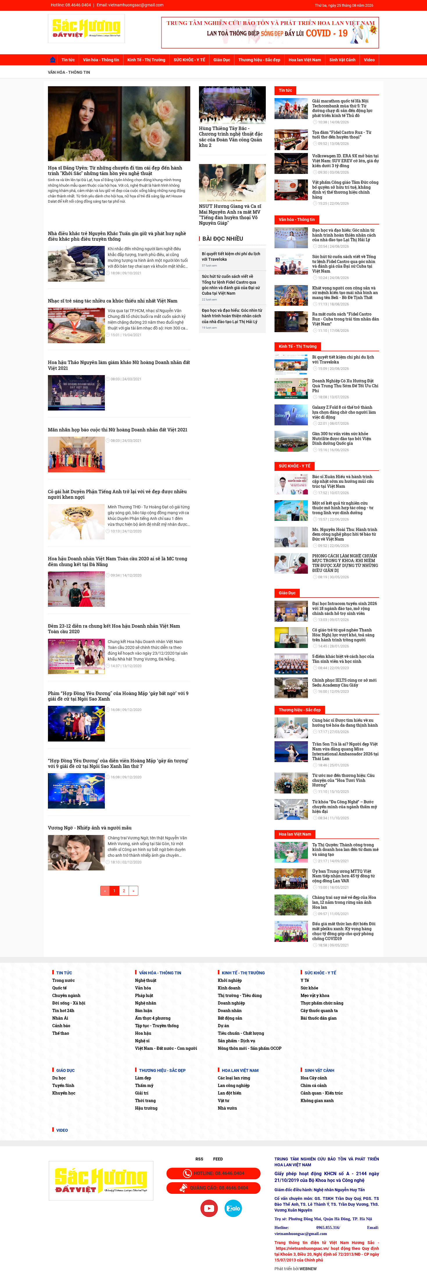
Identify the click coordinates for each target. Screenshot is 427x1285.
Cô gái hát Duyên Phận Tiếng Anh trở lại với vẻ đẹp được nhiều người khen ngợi (117, 494)
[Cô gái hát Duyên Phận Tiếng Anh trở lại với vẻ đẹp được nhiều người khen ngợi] (76, 521)
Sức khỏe (309, 988)
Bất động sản (230, 1018)
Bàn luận (143, 1010)
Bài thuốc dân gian (319, 1018)
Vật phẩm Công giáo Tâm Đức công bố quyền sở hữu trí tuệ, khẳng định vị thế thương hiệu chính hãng (345, 189)
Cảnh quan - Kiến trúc (322, 1093)
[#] (270, 32)
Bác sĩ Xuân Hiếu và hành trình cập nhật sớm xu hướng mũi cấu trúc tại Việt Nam (343, 481)
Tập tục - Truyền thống (157, 1025)
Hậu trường (146, 1108)
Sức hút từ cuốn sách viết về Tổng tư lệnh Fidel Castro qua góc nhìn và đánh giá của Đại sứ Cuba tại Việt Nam (231, 285)
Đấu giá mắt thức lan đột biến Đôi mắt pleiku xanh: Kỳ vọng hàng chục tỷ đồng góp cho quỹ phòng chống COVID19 (344, 931)
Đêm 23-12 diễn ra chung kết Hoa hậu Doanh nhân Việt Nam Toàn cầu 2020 (114, 628)
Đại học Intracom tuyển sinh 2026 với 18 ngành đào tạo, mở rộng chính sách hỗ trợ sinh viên (344, 608)
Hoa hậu (143, 1033)
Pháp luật (144, 995)
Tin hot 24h (63, 1010)
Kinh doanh (229, 988)
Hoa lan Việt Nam (305, 59)
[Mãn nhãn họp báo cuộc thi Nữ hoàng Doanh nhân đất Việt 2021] (76, 454)
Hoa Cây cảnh (314, 1078)
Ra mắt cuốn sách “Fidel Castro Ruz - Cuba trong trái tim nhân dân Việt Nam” (345, 319)
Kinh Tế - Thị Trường (146, 59)
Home (53, 59)
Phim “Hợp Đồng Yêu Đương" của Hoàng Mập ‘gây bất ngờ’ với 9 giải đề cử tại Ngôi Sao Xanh (118, 696)
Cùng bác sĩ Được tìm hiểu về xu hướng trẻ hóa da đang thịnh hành (345, 722)
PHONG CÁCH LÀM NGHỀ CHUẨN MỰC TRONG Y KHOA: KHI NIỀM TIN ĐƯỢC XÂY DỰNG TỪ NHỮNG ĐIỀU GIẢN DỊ (345, 563)
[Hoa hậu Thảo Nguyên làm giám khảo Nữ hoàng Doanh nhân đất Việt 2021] (76, 393)
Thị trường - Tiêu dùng (240, 995)
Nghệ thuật (145, 980)
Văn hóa (143, 988)
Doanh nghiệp (231, 1003)
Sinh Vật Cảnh (342, 59)
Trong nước (63, 980)
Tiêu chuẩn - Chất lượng (241, 1033)
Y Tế (305, 980)
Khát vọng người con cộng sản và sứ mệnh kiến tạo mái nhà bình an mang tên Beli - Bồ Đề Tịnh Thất (345, 292)
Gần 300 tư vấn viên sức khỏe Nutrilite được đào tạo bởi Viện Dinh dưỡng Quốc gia (341, 438)
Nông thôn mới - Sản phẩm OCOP (249, 1048)
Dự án (223, 1025)
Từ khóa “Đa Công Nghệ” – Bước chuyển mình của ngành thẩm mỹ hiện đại (344, 806)
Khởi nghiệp (230, 980)
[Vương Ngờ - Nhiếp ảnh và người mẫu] (76, 852)
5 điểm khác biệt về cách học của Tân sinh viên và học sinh (343, 659)
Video (369, 59)
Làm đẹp (143, 1078)
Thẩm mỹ (144, 1085)
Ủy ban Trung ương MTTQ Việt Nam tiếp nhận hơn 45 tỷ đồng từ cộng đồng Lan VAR (343, 876)
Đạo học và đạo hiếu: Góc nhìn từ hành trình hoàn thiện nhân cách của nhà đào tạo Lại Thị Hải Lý (232, 316)
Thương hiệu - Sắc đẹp (259, 59)
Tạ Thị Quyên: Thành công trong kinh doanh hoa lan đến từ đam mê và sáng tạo (345, 849)
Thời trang (145, 1100)
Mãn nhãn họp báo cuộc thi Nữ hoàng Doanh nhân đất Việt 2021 (117, 429)
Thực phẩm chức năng (322, 1003)
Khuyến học (63, 1093)
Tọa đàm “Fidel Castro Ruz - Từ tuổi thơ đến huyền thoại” (341, 134)
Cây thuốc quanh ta (319, 1010)
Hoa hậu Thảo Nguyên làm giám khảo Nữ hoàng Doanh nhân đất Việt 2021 (119, 365)
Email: (130, 5)
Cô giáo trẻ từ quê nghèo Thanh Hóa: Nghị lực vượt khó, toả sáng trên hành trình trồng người (343, 634)
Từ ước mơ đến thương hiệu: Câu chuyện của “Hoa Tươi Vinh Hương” (343, 780)
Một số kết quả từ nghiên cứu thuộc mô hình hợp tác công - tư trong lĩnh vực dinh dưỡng (342, 508)
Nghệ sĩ (142, 1040)
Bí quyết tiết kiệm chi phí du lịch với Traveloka (231, 256)
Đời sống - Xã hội (68, 1003)
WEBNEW (308, 1268)
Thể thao (60, 1033)
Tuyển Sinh (63, 1085)
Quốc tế (59, 988)
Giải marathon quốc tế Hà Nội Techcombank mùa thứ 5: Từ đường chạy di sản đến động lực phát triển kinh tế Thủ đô (342, 108)
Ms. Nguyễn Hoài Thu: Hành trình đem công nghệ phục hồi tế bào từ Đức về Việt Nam (344, 534)
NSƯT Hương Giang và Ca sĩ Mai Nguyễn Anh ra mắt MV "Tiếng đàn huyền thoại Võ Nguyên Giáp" (230, 214)
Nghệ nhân (145, 1003)
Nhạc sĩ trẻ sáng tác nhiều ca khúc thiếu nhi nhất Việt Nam (112, 301)
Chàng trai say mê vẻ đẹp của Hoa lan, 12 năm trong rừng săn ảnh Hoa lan (344, 902)
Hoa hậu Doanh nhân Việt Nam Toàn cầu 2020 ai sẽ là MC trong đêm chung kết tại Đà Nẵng (117, 561)
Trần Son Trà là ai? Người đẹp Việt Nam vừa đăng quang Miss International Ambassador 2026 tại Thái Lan (345, 751)
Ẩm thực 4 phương (153, 1018)
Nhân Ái (60, 1018)
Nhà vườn (227, 1108)
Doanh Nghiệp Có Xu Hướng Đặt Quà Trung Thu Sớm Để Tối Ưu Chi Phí (345, 385)
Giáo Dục (222, 59)
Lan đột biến (229, 1093)
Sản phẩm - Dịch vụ (236, 1040)
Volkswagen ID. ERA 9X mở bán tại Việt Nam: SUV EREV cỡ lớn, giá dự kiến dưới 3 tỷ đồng (345, 160)
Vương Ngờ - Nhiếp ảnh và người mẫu (90, 828)
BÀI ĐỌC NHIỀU (222, 239)
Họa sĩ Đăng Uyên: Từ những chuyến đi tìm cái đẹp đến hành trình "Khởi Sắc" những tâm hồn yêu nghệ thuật (115, 170)
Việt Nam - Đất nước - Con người (166, 1048)
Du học (59, 1078)
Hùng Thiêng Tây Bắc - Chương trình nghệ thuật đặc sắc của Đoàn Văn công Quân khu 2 (231, 136)
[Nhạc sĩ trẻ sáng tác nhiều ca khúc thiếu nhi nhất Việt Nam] (76, 325)
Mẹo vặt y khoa (315, 995)
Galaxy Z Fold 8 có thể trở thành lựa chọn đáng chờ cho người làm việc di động (344, 412)
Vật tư (223, 1100)
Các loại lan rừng (234, 1078)
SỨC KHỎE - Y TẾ (189, 59)
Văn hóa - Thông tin (101, 59)
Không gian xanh (317, 1100)
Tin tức (68, 59)
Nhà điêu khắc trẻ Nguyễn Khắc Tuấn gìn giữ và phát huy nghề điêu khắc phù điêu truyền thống (117, 236)
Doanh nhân (230, 1010)
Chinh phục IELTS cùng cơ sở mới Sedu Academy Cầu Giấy (344, 682)
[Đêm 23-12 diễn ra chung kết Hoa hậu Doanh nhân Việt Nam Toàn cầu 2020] (76, 656)
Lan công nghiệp (234, 1085)
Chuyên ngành (66, 995)
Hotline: (71, 5)
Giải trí (141, 1093)
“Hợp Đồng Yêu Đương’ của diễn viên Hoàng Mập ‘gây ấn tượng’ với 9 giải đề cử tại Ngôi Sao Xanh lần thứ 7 (118, 763)
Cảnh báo (61, 1025)
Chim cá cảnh (314, 1085)
